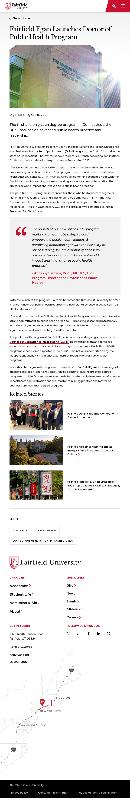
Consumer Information (53, 792)
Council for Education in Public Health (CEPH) (39, 342)
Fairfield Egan (87, 367)
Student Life (20, 594)
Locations (18, 662)
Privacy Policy (19, 792)
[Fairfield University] (16, 6)
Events (72, 601)
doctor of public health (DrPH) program (60, 151)
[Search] (114, 6)
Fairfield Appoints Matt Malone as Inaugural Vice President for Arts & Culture (90, 450)
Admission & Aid (23, 602)
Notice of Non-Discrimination (97, 792)
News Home (21, 18)
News (71, 593)
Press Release (47, 530)
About (15, 611)
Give (70, 585)
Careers (72, 617)
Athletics (73, 609)
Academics (20, 530)
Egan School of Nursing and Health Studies (43, 541)
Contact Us (19, 655)
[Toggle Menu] (123, 6)
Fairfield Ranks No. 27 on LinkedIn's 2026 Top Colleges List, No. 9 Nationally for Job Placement (93, 485)
